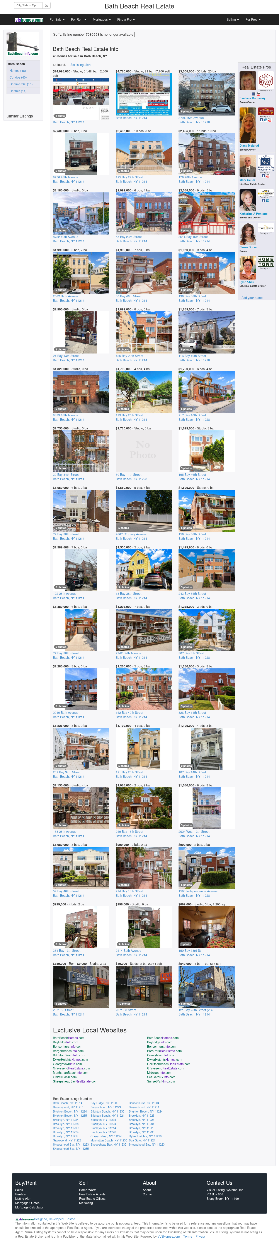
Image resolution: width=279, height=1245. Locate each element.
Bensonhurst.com (67, 1046)
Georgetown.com (67, 1064)
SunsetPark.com (161, 1081)
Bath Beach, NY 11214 (67, 1103)
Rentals (20, 1194)
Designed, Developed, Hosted (54, 1219)
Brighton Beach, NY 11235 (107, 1111)
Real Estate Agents (92, 1194)
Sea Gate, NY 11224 (142, 1140)
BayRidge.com (65, 1042)
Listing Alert (23, 1198)
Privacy (201, 1236)
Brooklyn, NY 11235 (103, 1120)
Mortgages (101, 19)
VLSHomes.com (169, 1236)
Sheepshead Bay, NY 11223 (71, 1144)
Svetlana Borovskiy (252, 98)
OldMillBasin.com (65, 1077)
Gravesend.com (71, 1068)
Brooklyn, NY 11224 (65, 1120)
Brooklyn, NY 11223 (141, 1115)
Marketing (86, 1203)
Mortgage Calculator (29, 1207)
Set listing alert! (81, 64)
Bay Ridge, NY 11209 (104, 1103)
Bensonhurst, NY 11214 (68, 1107)
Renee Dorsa (248, 247)
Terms (187, 1236)
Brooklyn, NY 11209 (65, 1128)
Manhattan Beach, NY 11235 (108, 1140)
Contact (148, 1194)
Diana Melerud (249, 145)
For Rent (77, 19)
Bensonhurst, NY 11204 (144, 1103)
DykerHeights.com (70, 1059)
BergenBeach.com (68, 1051)
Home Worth (88, 1190)
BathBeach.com (69, 1038)
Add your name (252, 297)
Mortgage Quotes (27, 1203)
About (147, 1190)
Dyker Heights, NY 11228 (145, 1136)
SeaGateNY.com (161, 1077)
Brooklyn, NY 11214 (103, 1128)
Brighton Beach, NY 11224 (70, 1111)
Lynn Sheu (247, 282)
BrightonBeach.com (69, 1055)
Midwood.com (159, 1072)
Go (46, 5)
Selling (232, 19)
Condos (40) (17, 77)
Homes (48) (17, 70)
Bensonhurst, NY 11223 (105, 1107)
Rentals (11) (17, 91)
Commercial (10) (20, 84)
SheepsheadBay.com (75, 1081)
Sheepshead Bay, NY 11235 (108, 1144)
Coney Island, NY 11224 (106, 1136)
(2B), (196, 1012)
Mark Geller (247, 180)
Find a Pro (125, 19)
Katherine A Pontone (253, 213)
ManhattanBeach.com (70, 1072)
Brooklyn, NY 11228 (65, 1124)
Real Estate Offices (92, 1198)
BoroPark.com (164, 1051)
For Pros (251, 19)
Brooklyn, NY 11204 (141, 1124)
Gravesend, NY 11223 (67, 1140)
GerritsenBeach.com (169, 1064)
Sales (19, 1190)
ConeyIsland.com (161, 1055)
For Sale (56, 19)
